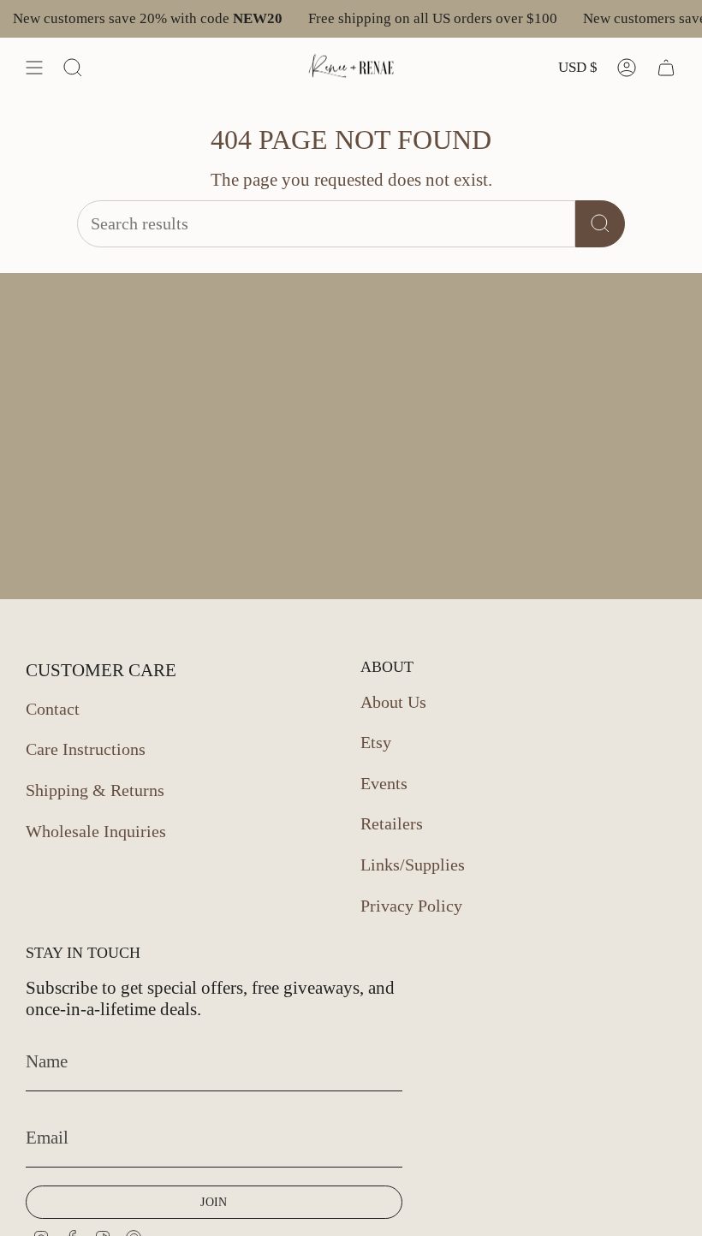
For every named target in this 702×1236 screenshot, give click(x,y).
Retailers (391, 823)
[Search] (600, 223)
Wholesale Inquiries (96, 831)
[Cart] (666, 67)
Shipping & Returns (95, 790)
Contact (53, 708)
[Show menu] (34, 67)
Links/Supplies (412, 864)
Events (384, 783)
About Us (393, 701)
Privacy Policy (411, 905)
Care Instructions (86, 749)
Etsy (375, 742)
